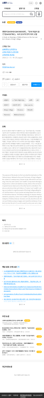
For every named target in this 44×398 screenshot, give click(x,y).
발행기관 (22, 8)
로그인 (30, 3)
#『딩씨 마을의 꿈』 (19, 100)
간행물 (36, 8)
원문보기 (13, 84)
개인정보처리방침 (25, 395)
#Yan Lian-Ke (28, 105)
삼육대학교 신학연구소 (9, 49)
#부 (38, 100)
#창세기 (6, 105)
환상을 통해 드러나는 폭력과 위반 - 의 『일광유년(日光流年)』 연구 (18, 329)
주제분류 (7, 8)
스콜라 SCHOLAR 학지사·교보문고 (7, 3)
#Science (20, 110)
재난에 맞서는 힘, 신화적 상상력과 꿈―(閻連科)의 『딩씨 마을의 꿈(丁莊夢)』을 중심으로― (17, 344)
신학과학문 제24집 (8, 55)
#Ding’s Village (8, 110)
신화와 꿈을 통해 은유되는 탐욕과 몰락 (12, 320)
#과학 (30, 100)
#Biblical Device (19, 115)
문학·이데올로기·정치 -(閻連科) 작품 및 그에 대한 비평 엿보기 (18, 352)
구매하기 (35, 84)
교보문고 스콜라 (6, 395)
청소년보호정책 (37, 395)
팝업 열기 (13, 243)
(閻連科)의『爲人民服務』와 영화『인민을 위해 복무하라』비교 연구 (18, 336)
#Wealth (30, 110)
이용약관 (15, 395)
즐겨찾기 (38, 16)
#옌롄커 (6, 100)
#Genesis (7, 115)
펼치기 (21, 164)
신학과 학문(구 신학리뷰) (10, 52)
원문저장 (25, 84)
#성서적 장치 (16, 105)
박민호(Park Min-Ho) (8, 67)
